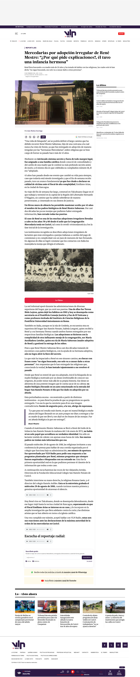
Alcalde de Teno (101, 26)
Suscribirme (87, 557)
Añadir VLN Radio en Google (85, 137)
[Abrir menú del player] (122, 667)
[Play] (72, 671)
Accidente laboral (115, 26)
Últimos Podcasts (119, 674)
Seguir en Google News (32, 76)
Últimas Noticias (110, 674)
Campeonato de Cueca (33, 26)
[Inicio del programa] (62, 672)
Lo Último (59, 300)
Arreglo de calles (86, 26)
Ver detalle (89, 561)
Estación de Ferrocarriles (69, 26)
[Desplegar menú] (16, 33)
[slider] (69, 675)
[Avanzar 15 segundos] (77, 672)
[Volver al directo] (83, 672)
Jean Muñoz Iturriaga (34, 131)
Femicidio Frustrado (51, 26)
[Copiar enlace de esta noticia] (38, 137)
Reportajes (31, 48)
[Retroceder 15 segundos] (68, 672)
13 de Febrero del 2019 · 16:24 (33, 73)
